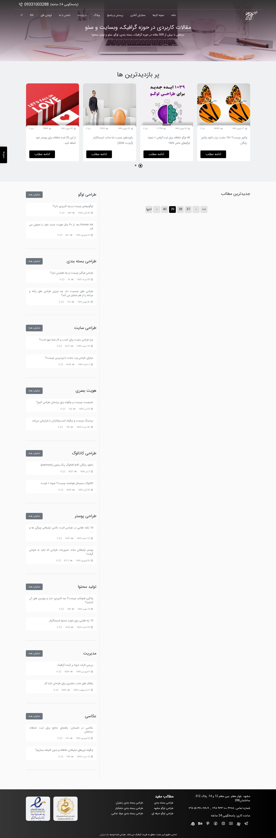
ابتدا (204, 209)
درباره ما (82, 15)
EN (31, 15)
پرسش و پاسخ (115, 15)
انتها (149, 209)
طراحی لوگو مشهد (163, 808)
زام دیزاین (104, 834)
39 (172, 209)
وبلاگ (97, 15)
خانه (173, 15)
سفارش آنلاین (137, 15)
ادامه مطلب (213, 154)
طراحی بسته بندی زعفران (129, 803)
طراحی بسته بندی (163, 803)
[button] (140, 166)
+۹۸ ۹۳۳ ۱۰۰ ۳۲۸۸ (223, 808)
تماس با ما (64, 15)
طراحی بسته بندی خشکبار (129, 808)
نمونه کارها (158, 15)
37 (188, 209)
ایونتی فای (46, 15)
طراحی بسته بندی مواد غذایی (127, 813)
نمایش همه (34, 194)
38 (180, 209)
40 (164, 209)
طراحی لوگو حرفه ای (162, 813)
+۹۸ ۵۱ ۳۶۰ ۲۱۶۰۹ (199, 808)
